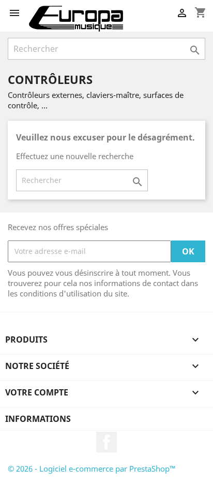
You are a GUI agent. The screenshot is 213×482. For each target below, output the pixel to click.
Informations (38, 418)
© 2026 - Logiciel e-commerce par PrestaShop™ (92, 468)
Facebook (106, 442)
